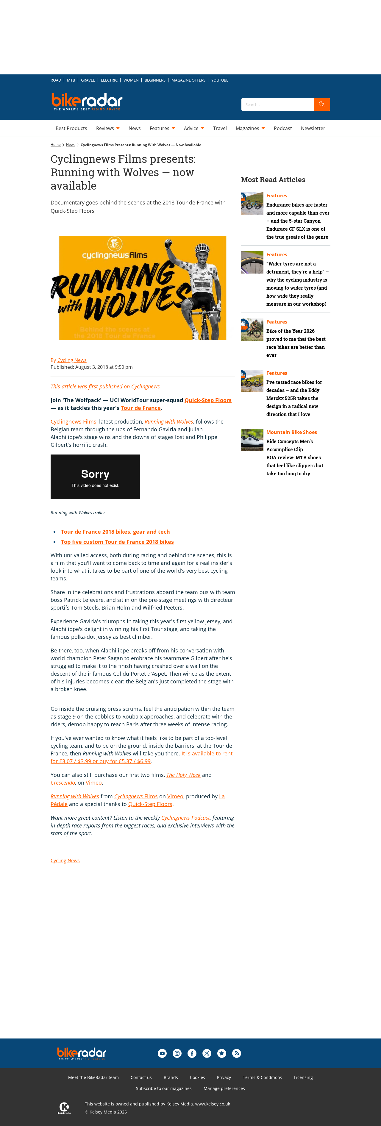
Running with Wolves (169, 421)
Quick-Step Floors (208, 400)
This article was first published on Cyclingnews (105, 386)
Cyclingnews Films (73, 421)
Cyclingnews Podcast (185, 817)
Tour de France (141, 407)
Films (136, 796)
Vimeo (94, 782)
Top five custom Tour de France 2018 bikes (117, 541)
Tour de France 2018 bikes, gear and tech (115, 531)
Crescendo (63, 782)
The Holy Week (183, 774)
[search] (322, 104)
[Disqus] (149, 962)
